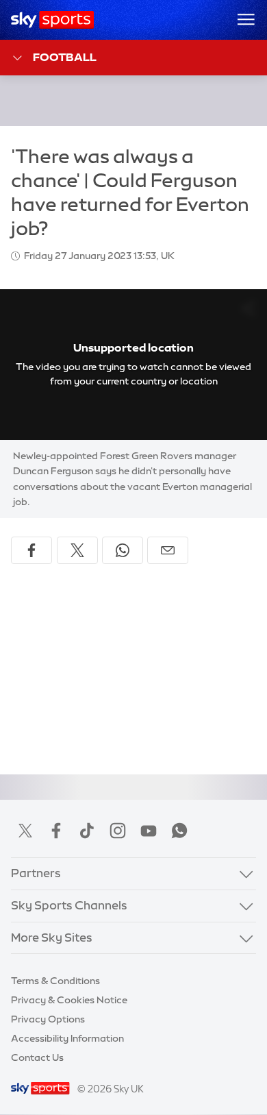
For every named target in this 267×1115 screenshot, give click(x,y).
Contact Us (37, 1057)
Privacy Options (48, 1019)
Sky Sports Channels (69, 905)
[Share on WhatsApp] (122, 550)
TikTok (87, 830)
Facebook (56, 830)
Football (65, 56)
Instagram (117, 830)
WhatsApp (179, 830)
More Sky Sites (51, 937)
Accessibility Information (67, 1038)
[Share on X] (77, 550)
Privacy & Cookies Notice (69, 1000)
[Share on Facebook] (31, 550)
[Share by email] (167, 550)
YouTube (148, 830)
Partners (36, 873)
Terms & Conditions (55, 980)
